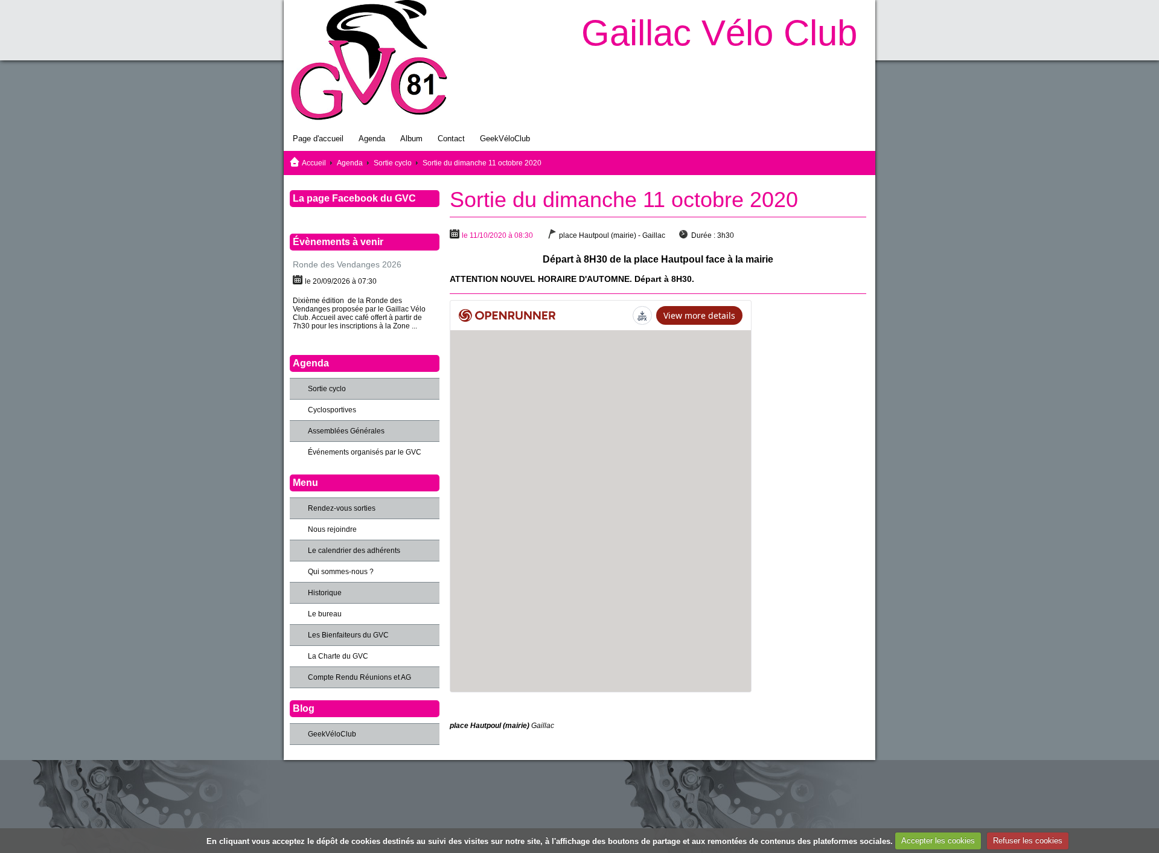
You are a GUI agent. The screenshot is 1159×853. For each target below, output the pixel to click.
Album (411, 138)
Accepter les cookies (938, 840)
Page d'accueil (318, 138)
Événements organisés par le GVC (364, 452)
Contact (451, 138)
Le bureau (325, 614)
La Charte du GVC (338, 656)
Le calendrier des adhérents (354, 550)
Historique (325, 593)
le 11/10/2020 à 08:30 (497, 235)
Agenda (372, 138)
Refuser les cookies (1027, 840)
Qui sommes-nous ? (341, 571)
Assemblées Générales (346, 431)
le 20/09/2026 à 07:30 (341, 281)
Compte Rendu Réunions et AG (359, 677)
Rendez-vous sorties (341, 508)
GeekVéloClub (505, 138)
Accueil (314, 163)
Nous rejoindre (332, 529)
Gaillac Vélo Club (719, 33)
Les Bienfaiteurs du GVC (348, 635)
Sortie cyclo (393, 163)
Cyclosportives (332, 410)
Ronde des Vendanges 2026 (347, 264)
